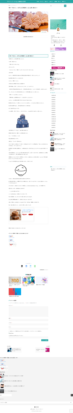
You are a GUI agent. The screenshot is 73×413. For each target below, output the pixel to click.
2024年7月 (53, 127)
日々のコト (42, 1)
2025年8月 (53, 99)
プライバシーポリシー (39, 409)
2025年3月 (53, 110)
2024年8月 (53, 125)
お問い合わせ (32, 409)
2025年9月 (53, 97)
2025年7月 (53, 101)
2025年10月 (54, 95)
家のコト (59, 1)
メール (10, 322)
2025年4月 (53, 108)
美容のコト (64, 1)
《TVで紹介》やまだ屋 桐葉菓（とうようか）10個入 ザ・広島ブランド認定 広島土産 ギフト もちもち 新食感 (27, 210)
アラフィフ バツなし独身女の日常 (16, 1)
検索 (65, 6)
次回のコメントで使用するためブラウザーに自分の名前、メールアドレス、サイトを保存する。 (26, 331)
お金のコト (51, 1)
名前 (10, 318)
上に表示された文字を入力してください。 (16, 335)
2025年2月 (53, 112)
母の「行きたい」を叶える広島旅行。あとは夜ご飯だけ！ (58, 169)
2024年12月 (54, 116)
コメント (11, 305)
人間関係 (55, 1)
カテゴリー (2, 399)
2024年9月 (53, 123)
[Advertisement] (28, 45)
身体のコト (46, 1)
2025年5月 (53, 106)
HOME (38, 1)
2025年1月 (53, 114)
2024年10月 (54, 121)
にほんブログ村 (11, 237)
